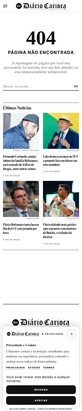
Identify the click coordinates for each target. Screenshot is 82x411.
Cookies (34, 367)
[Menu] (5, 6)
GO (76, 86)
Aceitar (41, 400)
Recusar (41, 389)
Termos (49, 367)
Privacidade (15, 367)
